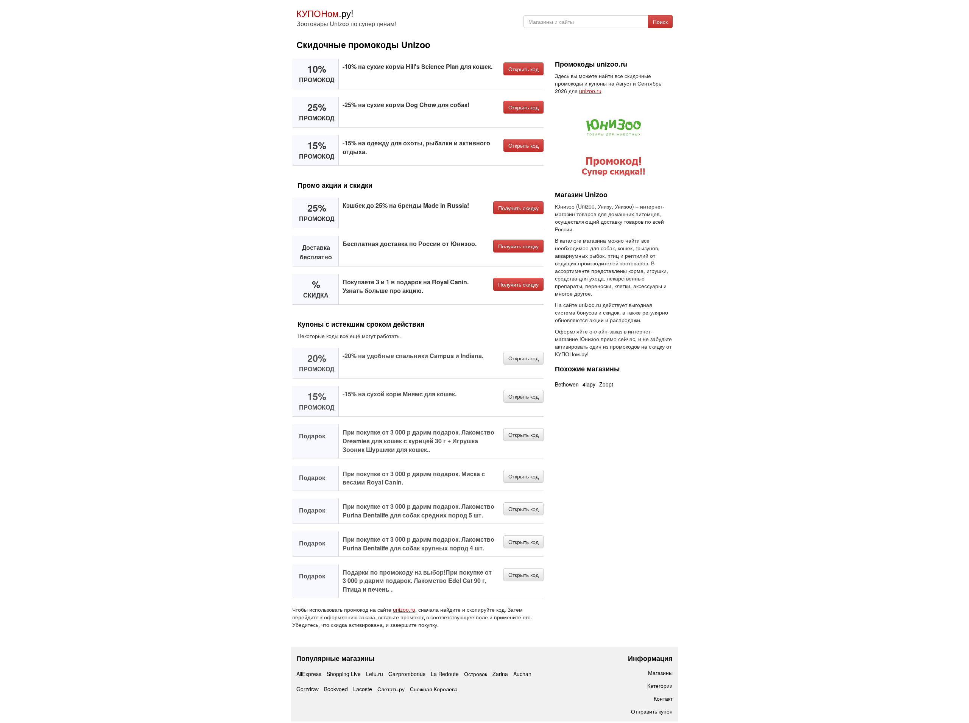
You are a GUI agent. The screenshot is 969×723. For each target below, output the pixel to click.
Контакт (663, 698)
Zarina (500, 674)
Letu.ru (374, 674)
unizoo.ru (404, 609)
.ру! (325, 13)
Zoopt (606, 384)
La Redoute (445, 674)
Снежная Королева (434, 689)
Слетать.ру (391, 689)
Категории (660, 685)
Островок (475, 674)
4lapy (589, 384)
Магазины (660, 672)
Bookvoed (336, 689)
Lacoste (362, 689)
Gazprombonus (406, 674)
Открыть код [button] (523, 69)
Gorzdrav (307, 689)
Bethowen (567, 384)
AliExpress (308, 674)
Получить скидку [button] (518, 208)
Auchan (522, 674)
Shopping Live (344, 674)
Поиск (660, 21)
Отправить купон (652, 711)
